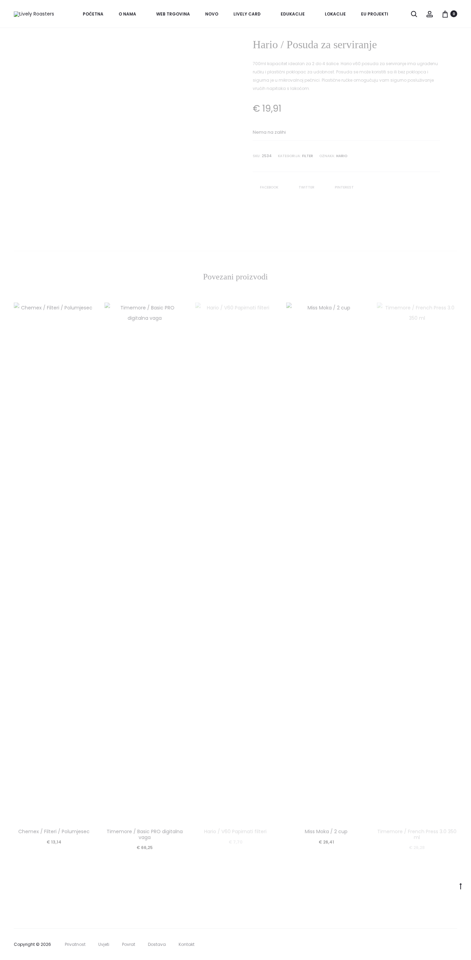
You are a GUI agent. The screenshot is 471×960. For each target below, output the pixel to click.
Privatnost (75, 944)
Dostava (157, 944)
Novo (211, 14)
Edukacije (293, 14)
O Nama (127, 14)
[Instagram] (455, 944)
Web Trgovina (173, 14)
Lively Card (247, 14)
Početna (93, 14)
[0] (445, 13)
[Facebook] (440, 944)
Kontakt (186, 944)
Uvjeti (103, 944)
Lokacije (335, 14)
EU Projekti (374, 14)
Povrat (128, 944)
